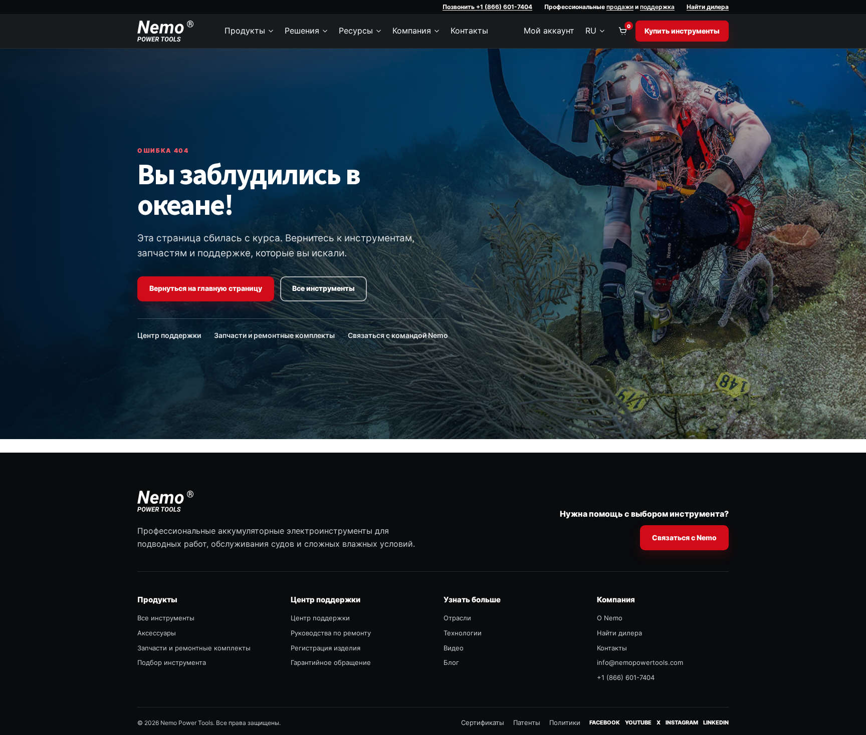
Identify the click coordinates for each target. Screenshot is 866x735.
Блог (451, 662)
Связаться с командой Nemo (398, 335)
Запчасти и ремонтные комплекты (274, 335)
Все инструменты (323, 288)
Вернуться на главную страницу (205, 288)
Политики (564, 722)
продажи (619, 7)
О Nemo (609, 618)
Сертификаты (482, 722)
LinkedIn (716, 722)
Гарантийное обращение (331, 662)
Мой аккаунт (549, 31)
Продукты (245, 31)
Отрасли (457, 618)
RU (590, 31)
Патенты (526, 722)
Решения (302, 31)
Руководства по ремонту (331, 633)
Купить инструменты (682, 31)
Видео (454, 648)
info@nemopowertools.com (640, 662)
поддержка (657, 7)
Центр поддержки (169, 335)
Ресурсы (356, 31)
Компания (411, 31)
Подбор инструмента (171, 662)
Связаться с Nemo (684, 537)
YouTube (638, 722)
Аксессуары (156, 633)
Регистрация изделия (325, 648)
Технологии (463, 633)
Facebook (604, 722)
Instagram (682, 722)
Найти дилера (708, 7)
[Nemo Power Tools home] (165, 31)
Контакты (469, 31)
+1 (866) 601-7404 (626, 677)
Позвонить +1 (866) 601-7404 (487, 7)
